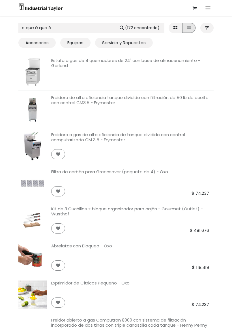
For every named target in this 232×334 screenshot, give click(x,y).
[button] (58, 154)
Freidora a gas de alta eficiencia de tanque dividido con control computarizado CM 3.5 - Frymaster (118, 137)
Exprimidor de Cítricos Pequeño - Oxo (90, 283)
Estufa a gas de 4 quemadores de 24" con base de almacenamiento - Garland (125, 62)
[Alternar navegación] (208, 8)
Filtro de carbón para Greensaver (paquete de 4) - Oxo (109, 172)
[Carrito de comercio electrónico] (194, 8)
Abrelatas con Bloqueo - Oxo (81, 246)
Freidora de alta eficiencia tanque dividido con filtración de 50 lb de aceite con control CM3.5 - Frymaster (130, 100)
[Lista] (189, 28)
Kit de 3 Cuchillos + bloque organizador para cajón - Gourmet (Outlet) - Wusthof (127, 211)
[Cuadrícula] (175, 28)
